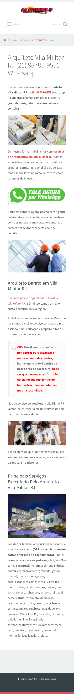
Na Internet (22, 679)
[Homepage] (37, 9)
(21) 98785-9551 (40, 92)
